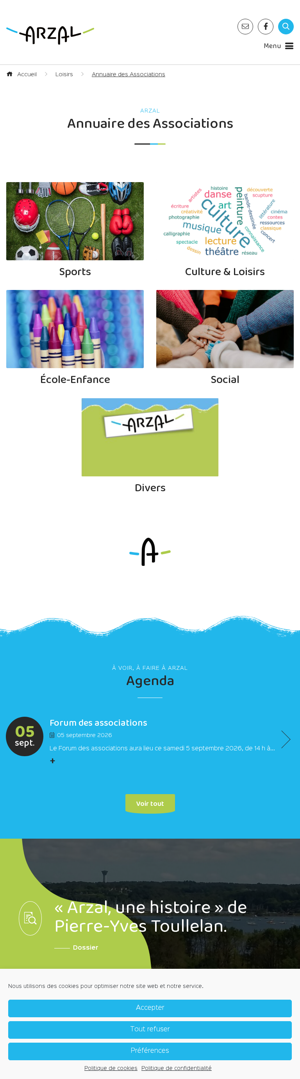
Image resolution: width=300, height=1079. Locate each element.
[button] (281, 739)
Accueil (26, 74)
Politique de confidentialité (176, 1068)
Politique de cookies (111, 1068)
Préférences (150, 1051)
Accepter (150, 1008)
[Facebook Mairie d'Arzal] (265, 26)
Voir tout (150, 802)
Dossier (85, 948)
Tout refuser (150, 1029)
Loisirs (64, 74)
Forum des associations (98, 723)
